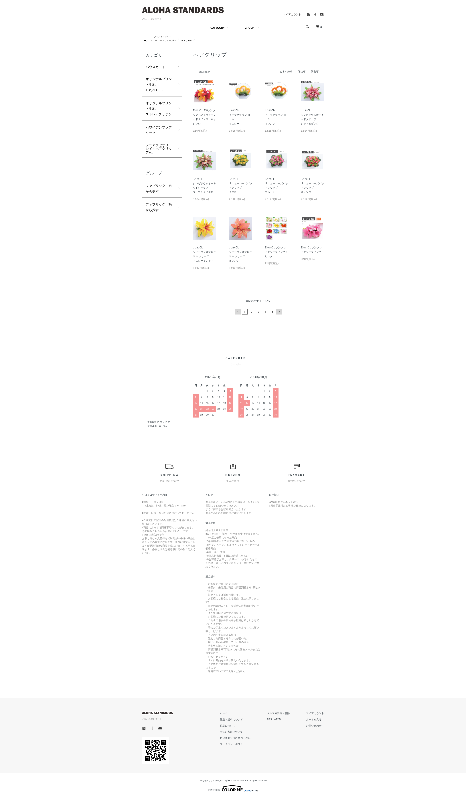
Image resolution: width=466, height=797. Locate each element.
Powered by (214, 789)
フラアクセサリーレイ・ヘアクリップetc (159, 148)
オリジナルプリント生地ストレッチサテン (159, 108)
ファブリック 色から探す (159, 188)
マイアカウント (292, 14)
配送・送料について (231, 719)
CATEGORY (217, 27)
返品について (227, 725)
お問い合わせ (313, 725)
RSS (269, 719)
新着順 (315, 71)
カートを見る (313, 719)
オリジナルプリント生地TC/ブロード (159, 84)
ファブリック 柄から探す (159, 207)
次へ (279, 312)
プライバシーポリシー (232, 744)
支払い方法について (231, 731)
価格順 (301, 71)
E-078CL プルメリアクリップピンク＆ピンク (276, 252)
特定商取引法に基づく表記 (235, 738)
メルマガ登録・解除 (278, 713)
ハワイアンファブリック (159, 130)
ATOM (277, 719)
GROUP (249, 27)
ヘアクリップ (187, 40)
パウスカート (155, 66)
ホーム (145, 40)
